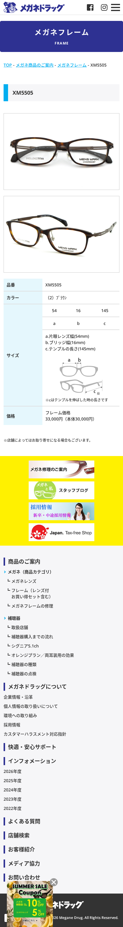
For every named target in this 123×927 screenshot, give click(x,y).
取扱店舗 (19, 627)
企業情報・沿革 (18, 697)
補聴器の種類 (23, 664)
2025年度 (12, 780)
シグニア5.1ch (25, 646)
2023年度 (12, 799)
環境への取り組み (20, 715)
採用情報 (12, 725)
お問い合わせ (24, 877)
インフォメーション (32, 761)
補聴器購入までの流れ (32, 636)
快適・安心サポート (32, 746)
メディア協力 (24, 863)
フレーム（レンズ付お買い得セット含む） (32, 593)
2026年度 (12, 771)
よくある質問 (24, 821)
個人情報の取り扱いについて (31, 706)
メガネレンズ (23, 581)
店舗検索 (19, 835)
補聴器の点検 (23, 673)
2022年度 (12, 808)
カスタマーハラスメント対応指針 (35, 734)
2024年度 (12, 790)
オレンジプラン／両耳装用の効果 (42, 655)
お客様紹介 (21, 849)
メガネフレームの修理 (32, 606)
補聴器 (14, 618)
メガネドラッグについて (37, 686)
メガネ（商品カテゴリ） (31, 572)
